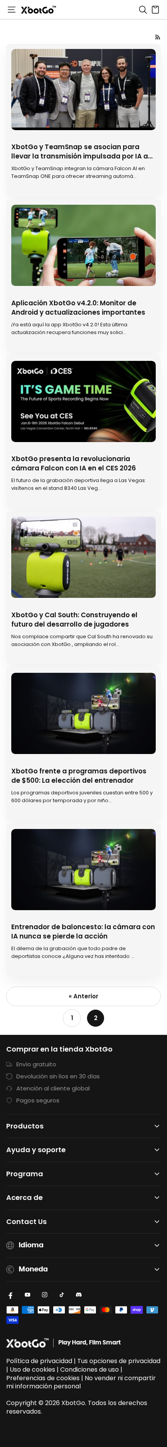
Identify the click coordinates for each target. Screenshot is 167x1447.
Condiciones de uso (89, 1369)
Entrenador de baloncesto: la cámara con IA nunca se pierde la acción (83, 931)
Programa (24, 1174)
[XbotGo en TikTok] (61, 1294)
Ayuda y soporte (36, 1150)
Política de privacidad (39, 1360)
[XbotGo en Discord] (79, 1294)
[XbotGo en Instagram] (44, 1294)
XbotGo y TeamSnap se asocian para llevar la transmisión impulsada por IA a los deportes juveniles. (79, 156)
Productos (24, 1126)
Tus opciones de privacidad (118, 1360)
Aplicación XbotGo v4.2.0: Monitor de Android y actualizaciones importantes (78, 307)
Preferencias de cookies (43, 1378)
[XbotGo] (38, 9)
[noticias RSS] (158, 37)
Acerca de (24, 1197)
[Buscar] (142, 9)
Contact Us (26, 1221)
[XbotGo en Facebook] (10, 1294)
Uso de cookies (32, 1369)
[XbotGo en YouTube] (27, 1294)
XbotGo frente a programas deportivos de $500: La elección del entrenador (78, 775)
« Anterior (83, 996)
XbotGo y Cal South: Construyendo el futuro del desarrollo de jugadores (74, 619)
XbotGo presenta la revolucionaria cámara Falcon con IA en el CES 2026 (73, 463)
